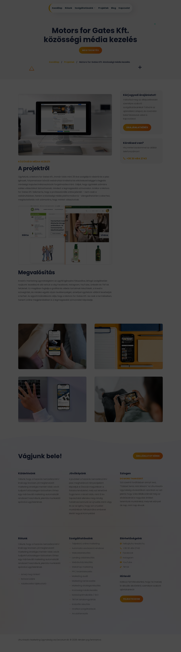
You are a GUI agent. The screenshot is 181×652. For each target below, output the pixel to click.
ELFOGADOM (74, 331)
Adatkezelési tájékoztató (89, 337)
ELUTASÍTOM (107, 331)
